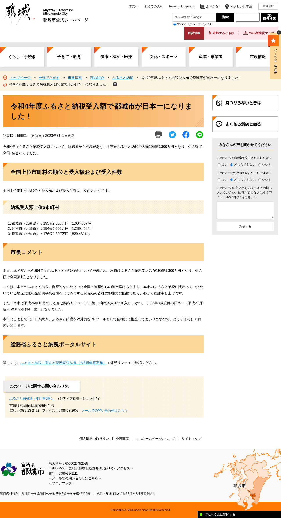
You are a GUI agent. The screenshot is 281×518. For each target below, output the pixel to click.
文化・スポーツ (163, 56)
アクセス (123, 468)
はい (224, 164)
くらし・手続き (22, 56)
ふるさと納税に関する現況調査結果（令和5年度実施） (63, 363)
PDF (210, 24)
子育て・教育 (69, 56)
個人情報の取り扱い (94, 438)
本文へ (133, 6)
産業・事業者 (211, 56)
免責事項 (122, 438)
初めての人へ (153, 6)
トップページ (20, 78)
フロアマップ (62, 483)
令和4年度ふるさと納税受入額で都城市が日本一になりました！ (59, 84)
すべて (181, 24)
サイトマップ (191, 438)
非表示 (279, 32)
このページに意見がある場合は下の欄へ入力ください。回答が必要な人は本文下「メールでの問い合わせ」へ (244, 192)
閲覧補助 (268, 6)
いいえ (266, 164)
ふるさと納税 (122, 78)
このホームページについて (155, 438)
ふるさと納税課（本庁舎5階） (31, 398)
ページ (196, 24)
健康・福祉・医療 (116, 56)
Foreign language (181, 6)
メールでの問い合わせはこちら (104, 410)
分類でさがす (49, 78)
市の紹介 (97, 78)
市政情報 (258, 56)
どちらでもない (245, 164)
